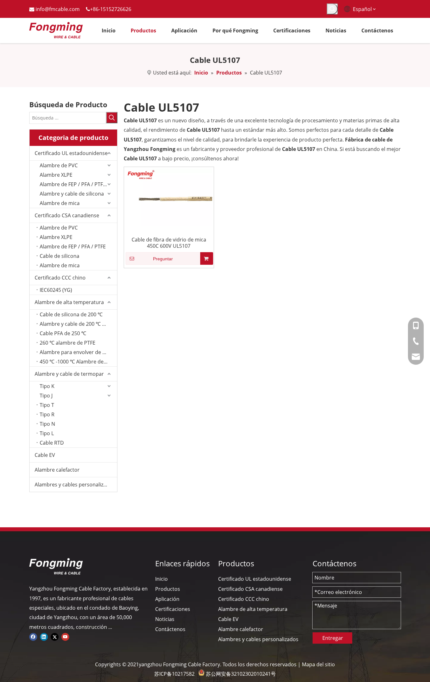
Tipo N (47, 423)
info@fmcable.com (58, 9)
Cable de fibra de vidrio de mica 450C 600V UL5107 (169, 242)
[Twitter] (55, 636)
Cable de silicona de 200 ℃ (71, 314)
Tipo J (46, 395)
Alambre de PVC (59, 165)
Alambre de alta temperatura (69, 302)
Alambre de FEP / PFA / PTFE (73, 246)
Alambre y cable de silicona (72, 193)
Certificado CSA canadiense (67, 215)
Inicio (161, 578)
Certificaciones (172, 609)
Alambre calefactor (57, 469)
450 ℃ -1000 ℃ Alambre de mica (78, 361)
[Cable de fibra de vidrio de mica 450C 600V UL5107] (169, 196)
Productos (167, 588)
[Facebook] (33, 636)
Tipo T (47, 405)
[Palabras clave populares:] (332, 8)
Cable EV (45, 455)
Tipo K (47, 386)
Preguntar (163, 258)
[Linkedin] (44, 636)
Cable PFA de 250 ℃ (63, 333)
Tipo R (47, 414)
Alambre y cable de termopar (69, 373)
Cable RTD (52, 442)
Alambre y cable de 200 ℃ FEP (75, 323)
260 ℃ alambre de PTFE (67, 342)
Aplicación (167, 599)
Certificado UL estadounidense (71, 153)
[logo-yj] (56, 566)
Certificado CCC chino (60, 277)
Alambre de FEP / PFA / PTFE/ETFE (78, 184)
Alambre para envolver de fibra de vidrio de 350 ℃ (78, 352)
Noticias (164, 619)
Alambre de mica (60, 203)
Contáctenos (170, 629)
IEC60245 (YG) (56, 289)
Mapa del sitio (318, 664)
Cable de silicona (59, 255)
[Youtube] (65, 636)
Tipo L (47, 433)
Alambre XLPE (56, 174)
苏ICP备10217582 (174, 673)
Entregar (332, 638)
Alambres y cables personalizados (75, 484)
